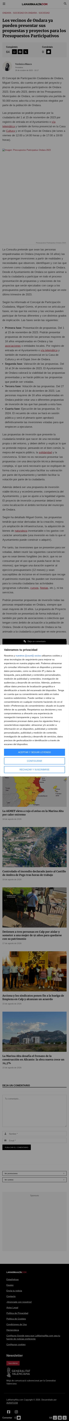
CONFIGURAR (34, 761)
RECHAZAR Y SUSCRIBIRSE (34, 769)
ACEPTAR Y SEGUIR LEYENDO (34, 752)
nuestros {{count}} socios (28, 655)
